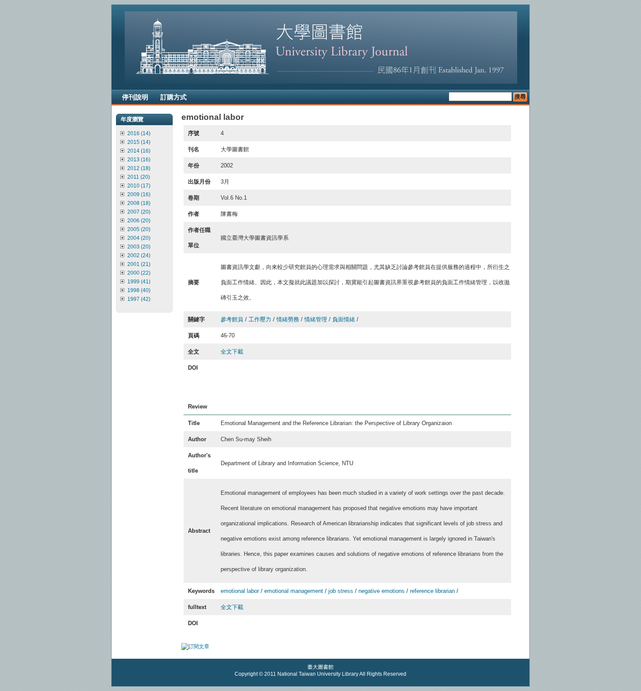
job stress (340, 591)
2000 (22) (138, 273)
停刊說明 (135, 97)
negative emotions (381, 591)
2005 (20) (138, 229)
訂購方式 (173, 97)
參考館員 (232, 319)
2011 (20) (138, 177)
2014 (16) (138, 151)
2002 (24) (138, 255)
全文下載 (232, 351)
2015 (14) (138, 142)
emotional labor (240, 591)
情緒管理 (315, 319)
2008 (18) (138, 203)
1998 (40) (138, 290)
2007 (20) (138, 212)
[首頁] (321, 82)
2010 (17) (138, 186)
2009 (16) (138, 194)
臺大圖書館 (320, 667)
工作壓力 (260, 319)
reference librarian (432, 591)
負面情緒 (343, 319)
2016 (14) (138, 133)
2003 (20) (138, 247)
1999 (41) (138, 282)
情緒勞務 (287, 319)
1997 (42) (138, 299)
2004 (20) (138, 238)
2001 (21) (138, 264)
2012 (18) (138, 168)
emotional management (293, 591)
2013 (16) (138, 160)
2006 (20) (138, 221)
